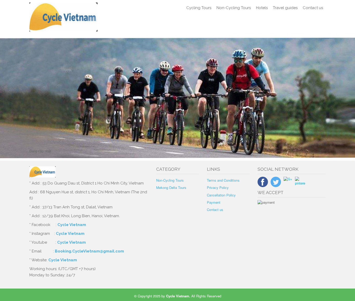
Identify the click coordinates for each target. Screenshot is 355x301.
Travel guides (285, 7)
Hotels (262, 7)
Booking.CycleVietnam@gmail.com (89, 251)
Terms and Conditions (223, 180)
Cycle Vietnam (71, 224)
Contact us (313, 7)
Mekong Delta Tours (171, 187)
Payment (213, 202)
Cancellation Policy (221, 195)
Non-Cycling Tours (233, 7)
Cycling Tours (198, 7)
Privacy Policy (218, 187)
